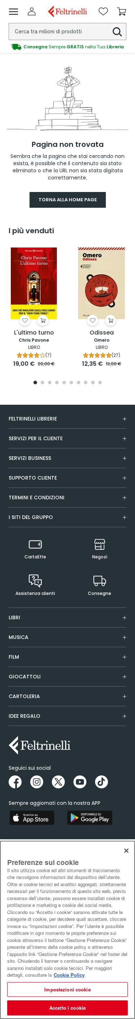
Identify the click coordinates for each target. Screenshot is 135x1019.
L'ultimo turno (34, 333)
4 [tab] (56, 383)
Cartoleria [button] (24, 696)
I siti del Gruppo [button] (31, 517)
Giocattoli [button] (25, 676)
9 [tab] (92, 383)
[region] (67, 930)
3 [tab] (49, 383)
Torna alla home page (68, 199)
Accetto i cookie (67, 1007)
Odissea (102, 333)
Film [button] (14, 656)
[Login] (31, 11)
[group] (67, 47)
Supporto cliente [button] (33, 477)
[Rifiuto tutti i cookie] (126, 851)
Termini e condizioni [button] (36, 497)
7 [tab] (78, 383)
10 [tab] (100, 383)
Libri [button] (14, 617)
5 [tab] (64, 383)
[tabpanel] (34, 307)
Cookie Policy (69, 974)
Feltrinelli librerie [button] (33, 418)
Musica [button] (18, 637)
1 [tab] (35, 383)
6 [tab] (71, 383)
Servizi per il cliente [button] (36, 438)
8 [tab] (85, 383)
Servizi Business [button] (30, 458)
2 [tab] (42, 383)
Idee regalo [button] (24, 716)
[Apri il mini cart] (121, 11)
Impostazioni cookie (67, 989)
